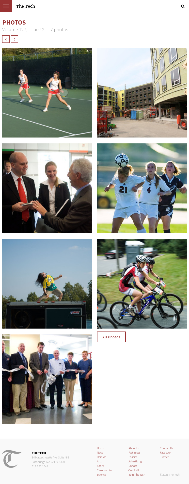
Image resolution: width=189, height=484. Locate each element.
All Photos (111, 336)
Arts (99, 461)
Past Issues (134, 452)
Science (101, 474)
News (100, 452)
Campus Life (104, 470)
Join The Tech (136, 474)
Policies (132, 457)
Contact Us (166, 448)
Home (100, 448)
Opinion (102, 457)
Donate (132, 466)
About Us (133, 448)
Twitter (164, 457)
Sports (100, 466)
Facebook (165, 452)
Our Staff (133, 470)
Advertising (135, 461)
